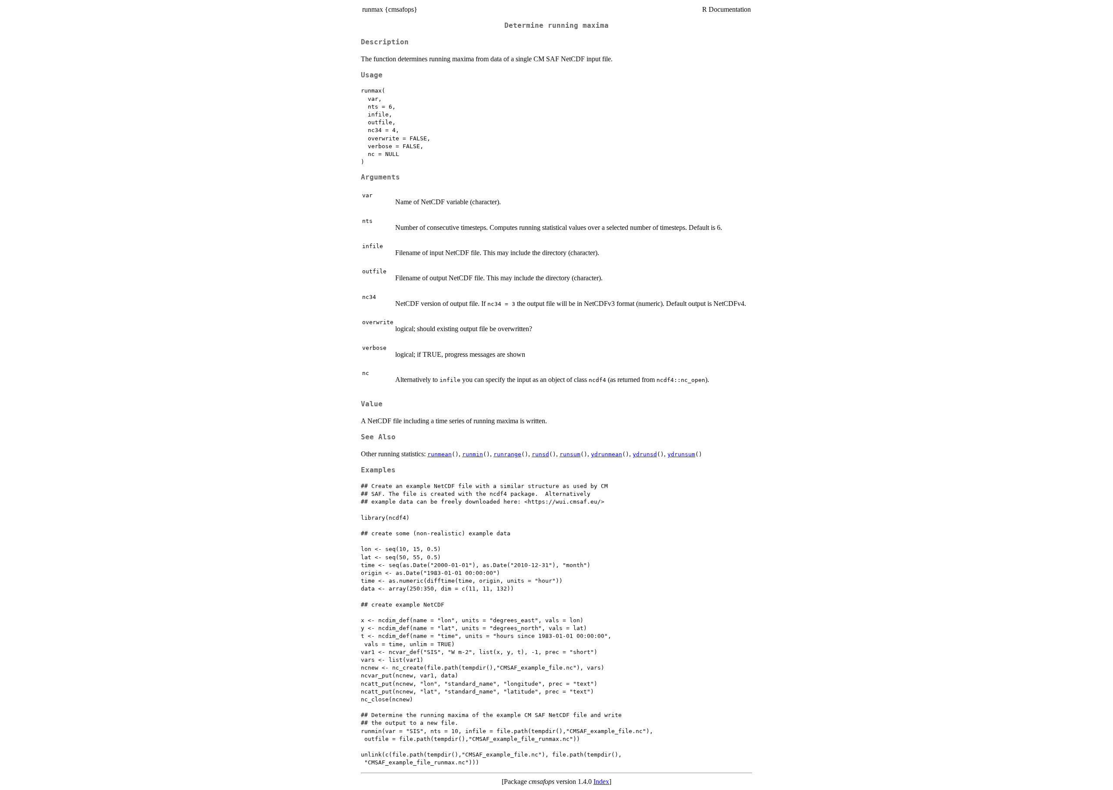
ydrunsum (681, 454)
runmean (439, 454)
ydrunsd (645, 454)
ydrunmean (606, 454)
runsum (570, 454)
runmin (472, 454)
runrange (507, 454)
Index (601, 781)
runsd (540, 454)
